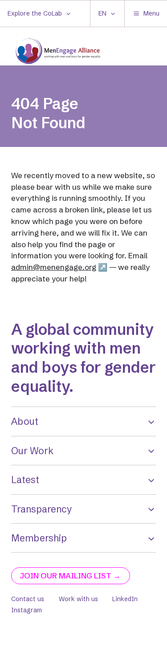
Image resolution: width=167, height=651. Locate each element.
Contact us (27, 599)
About (24, 421)
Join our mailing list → (70, 575)
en (102, 13)
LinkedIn (125, 599)
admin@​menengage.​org (53, 267)
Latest (25, 479)
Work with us (78, 599)
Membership (39, 538)
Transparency (41, 509)
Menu (151, 13)
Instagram (26, 610)
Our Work (32, 450)
